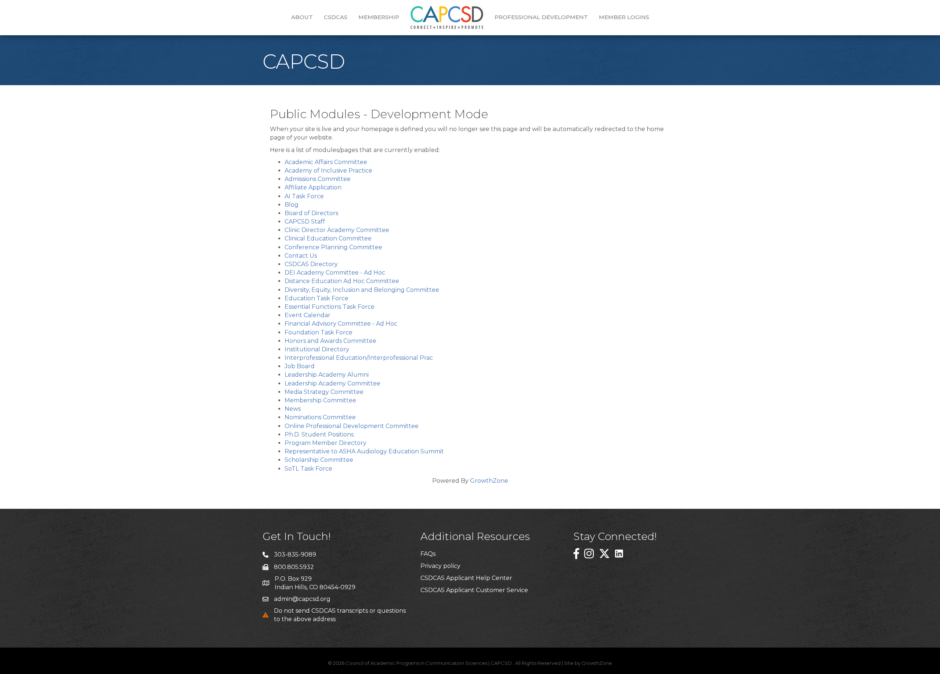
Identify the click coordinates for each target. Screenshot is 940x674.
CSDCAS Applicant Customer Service (474, 590)
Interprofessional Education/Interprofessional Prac (359, 357)
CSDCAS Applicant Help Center (466, 578)
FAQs (427, 553)
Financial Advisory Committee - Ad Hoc (341, 323)
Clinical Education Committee (328, 238)
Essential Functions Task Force (330, 306)
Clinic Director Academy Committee (337, 230)
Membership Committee (320, 400)
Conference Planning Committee (333, 247)
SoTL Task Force (308, 468)
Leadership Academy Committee (332, 383)
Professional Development (541, 17)
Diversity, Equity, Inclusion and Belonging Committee (362, 289)
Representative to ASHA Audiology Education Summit (364, 451)
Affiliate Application (313, 187)
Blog (292, 204)
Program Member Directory (325, 442)
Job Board (300, 366)
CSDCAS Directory (311, 264)
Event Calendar (307, 315)
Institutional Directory (317, 349)
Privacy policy (440, 565)
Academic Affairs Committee (326, 162)
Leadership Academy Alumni (327, 374)
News (293, 408)
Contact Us (301, 255)
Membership (378, 17)
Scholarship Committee (319, 459)
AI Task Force (304, 196)
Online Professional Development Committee (352, 426)
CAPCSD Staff (305, 221)
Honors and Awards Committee (330, 340)
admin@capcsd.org (302, 598)
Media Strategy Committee (324, 391)
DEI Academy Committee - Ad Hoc (335, 272)
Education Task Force (316, 298)
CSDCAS (335, 17)
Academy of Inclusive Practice (328, 170)
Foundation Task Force (318, 332)
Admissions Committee (318, 178)
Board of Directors (311, 213)
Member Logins (624, 17)
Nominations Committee (320, 417)
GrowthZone (489, 480)
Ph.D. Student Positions (319, 434)
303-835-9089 (295, 554)
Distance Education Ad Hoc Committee (342, 281)
